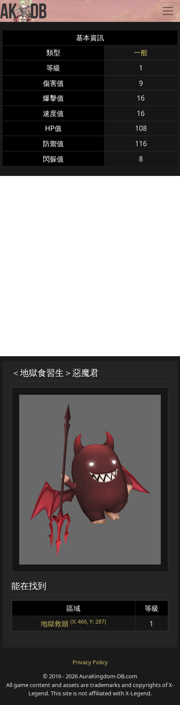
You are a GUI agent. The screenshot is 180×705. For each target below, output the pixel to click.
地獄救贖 (55, 623)
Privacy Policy (90, 662)
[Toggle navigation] (168, 11)
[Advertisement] (90, 266)
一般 (141, 52)
